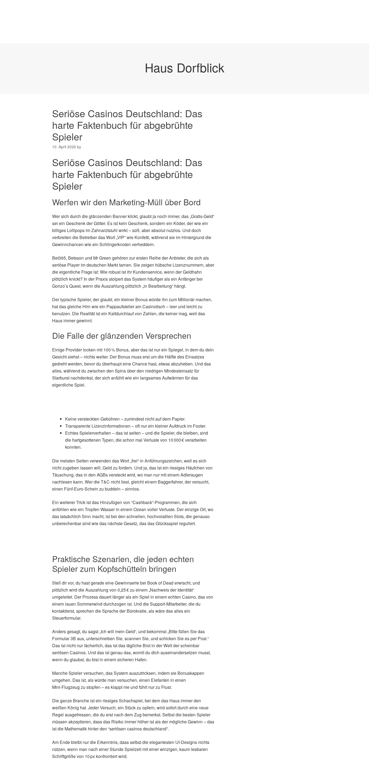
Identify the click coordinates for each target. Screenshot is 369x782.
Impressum (223, 32)
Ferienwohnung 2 (212, 11)
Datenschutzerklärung (114, 11)
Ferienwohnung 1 (165, 11)
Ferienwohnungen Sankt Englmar (167, 32)
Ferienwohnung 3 (259, 11)
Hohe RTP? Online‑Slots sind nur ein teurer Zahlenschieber (109, 544)
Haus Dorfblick (184, 67)
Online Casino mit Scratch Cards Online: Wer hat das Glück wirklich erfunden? (127, 537)
